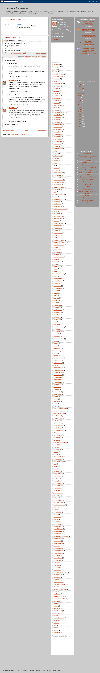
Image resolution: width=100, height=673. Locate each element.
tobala (55, 625)
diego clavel (57, 122)
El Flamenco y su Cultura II (88, 167)
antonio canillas (58, 278)
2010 (80, 119)
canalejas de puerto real (60, 408)
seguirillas (56, 79)
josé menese (57, 156)
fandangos (27, 56)
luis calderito (57, 524)
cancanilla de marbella (60, 411)
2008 (80, 124)
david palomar (57, 428)
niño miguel (57, 565)
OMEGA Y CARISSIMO (88, 30)
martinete (56, 103)
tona (55, 165)
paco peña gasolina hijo (60, 572)
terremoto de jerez (59, 274)
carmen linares (58, 100)
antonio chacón (58, 225)
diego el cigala (58, 139)
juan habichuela (58, 141)
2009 (80, 121)
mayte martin (57, 319)
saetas (55, 269)
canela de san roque (59, 413)
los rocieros (57, 521)
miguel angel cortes (59, 543)
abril (79, 104)
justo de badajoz (58, 502)
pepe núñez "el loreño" (60, 584)
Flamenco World (87, 198)
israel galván (57, 481)
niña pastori (57, 329)
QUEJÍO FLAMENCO (88, 29)
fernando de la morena (60, 242)
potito (55, 264)
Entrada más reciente (8, 130)
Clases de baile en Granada (88, 36)
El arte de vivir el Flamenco (88, 177)
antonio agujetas (58, 370)
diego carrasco (58, 129)
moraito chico (57, 144)
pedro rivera (57, 579)
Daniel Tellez (13, 80)
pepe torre (56, 586)
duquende (56, 91)
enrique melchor (58, 459)
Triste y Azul (88, 174)
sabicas (56, 606)
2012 (80, 114)
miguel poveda (58, 105)
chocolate (56, 119)
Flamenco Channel (88, 182)
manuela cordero (58, 538)
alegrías (56, 110)
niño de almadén (58, 550)
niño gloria (56, 334)
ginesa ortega (57, 476)
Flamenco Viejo (88, 41)
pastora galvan (58, 574)
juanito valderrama (59, 177)
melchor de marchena (60, 209)
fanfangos (56, 466)
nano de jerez (57, 324)
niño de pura (57, 555)
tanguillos (56, 620)
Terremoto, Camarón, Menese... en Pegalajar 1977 (88, 24)
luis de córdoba (58, 310)
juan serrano (57, 495)
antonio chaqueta (58, 134)
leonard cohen (57, 512)
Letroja (88, 203)
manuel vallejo (58, 115)
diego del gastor (58, 288)
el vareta (56, 454)
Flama (88, 186)
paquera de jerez (58, 182)
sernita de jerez (58, 613)
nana (55, 322)
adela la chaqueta (58, 358)
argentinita (56, 389)
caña (55, 192)
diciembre (81, 88)
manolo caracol (41, 56)
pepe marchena (58, 218)
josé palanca (57, 488)
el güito (56, 447)
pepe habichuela (58, 582)
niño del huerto (58, 558)
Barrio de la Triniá (88, 48)
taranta (55, 271)
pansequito (57, 336)
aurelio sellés (57, 392)
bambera (56, 230)
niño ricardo (57, 567)
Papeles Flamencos (88, 21)
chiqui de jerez (58, 233)
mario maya (57, 317)
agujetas (56, 93)
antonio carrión (58, 375)
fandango (56, 293)
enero (80, 111)
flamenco (33, 56)
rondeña (56, 341)
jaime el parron (58, 483)
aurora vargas (57, 394)
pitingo (55, 591)
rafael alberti (57, 594)
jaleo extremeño (58, 485)
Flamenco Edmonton (88, 200)
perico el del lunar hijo (60, 589)
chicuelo (56, 170)
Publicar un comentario (10, 124)
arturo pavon (57, 228)
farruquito (56, 298)
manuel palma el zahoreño (61, 536)
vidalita (56, 353)
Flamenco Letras (88, 189)
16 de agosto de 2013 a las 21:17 (18, 104)
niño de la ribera (58, 553)
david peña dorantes (59, 430)
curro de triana (58, 423)
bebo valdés (57, 401)
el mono (56, 452)
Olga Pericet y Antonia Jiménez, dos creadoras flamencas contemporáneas (88, 51)
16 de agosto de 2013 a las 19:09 (18, 91)
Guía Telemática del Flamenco (88, 172)
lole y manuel (57, 517)
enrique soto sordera (59, 461)
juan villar (56, 497)
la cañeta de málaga (59, 505)
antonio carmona (58, 372)
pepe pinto (56, 158)
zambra (56, 355)
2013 (80, 86)
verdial (55, 276)
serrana (56, 160)
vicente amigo (57, 351)
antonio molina (58, 382)
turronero (56, 630)
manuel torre (57, 315)
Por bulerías (87, 184)
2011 (80, 117)
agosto (80, 95)
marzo (80, 107)
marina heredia (58, 206)
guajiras (56, 302)
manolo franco (58, 312)
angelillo (56, 365)
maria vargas (57, 541)
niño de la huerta (58, 331)
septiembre (81, 93)
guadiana (56, 153)
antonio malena (58, 379)
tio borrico (56, 623)
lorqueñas (56, 519)
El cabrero (88, 195)
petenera (56, 146)
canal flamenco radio (59, 112)
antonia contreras (58, 367)
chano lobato (57, 136)
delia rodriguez (58, 435)
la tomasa (56, 509)
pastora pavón (58, 184)
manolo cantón (58, 526)
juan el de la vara (58, 490)
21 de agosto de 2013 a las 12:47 (18, 121)
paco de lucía (57, 132)
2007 (80, 126)
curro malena (57, 286)
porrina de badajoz (59, 339)
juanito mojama (58, 500)
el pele (55, 196)
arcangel (56, 88)
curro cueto (57, 420)
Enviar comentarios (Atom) (18, 134)
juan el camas (57, 249)
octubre (80, 91)
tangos (55, 81)
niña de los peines (59, 327)
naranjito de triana (59, 257)
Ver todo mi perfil (58, 36)
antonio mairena (58, 117)
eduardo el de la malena (60, 442)
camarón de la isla (59, 74)
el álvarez (56, 290)
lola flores (56, 514)
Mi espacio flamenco (88, 179)
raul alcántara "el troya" (60, 598)
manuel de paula (58, 529)
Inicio (26, 130)
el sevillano (57, 235)
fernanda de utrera (59, 240)
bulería (55, 71)
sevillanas (56, 221)
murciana (56, 546)
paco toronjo (57, 86)
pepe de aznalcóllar (59, 216)
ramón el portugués (59, 187)
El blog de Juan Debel (88, 162)
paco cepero (57, 213)
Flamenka (88, 160)
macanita (56, 254)
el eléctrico (57, 444)
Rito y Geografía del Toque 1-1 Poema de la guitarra (88, 43)
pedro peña (57, 577)
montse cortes (58, 127)
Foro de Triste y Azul (88, 170)
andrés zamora (58, 363)
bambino (56, 396)
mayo (80, 102)
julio (79, 97)
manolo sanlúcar (58, 180)
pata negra (56, 259)
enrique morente (58, 76)
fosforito (56, 151)
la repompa (57, 307)
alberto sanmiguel (58, 360)
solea (55, 69)
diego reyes (57, 440)
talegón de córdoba (59, 618)
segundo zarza (58, 610)
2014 (80, 84)
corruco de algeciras (59, 194)
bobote (55, 404)
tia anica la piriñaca (59, 223)
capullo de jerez (58, 281)
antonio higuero (58, 377)
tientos (55, 107)
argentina (56, 168)
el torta (55, 237)
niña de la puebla (58, 548)
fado (55, 464)
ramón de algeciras (59, 596)
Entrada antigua (42, 130)
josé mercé (57, 201)
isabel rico (56, 478)
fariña (55, 469)
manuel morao (58, 533)
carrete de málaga (59, 416)
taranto (55, 346)
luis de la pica (57, 204)
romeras (56, 603)
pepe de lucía (57, 262)
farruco (55, 295)
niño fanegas (57, 560)
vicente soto (57, 632)
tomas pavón (57, 348)
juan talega (57, 252)
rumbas (56, 343)
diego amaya (57, 437)
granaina (56, 247)
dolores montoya (58, 172)
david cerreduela (58, 425)
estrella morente (58, 148)
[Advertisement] (87, 69)
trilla (55, 627)
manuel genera (58, 531)
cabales (56, 406)
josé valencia (57, 305)
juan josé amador (58, 493)
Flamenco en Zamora (88, 165)
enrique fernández (59, 456)
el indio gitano (57, 449)
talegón (56, 615)
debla (55, 432)
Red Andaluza (58, 39)
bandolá (56, 399)
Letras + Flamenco (17, 8)
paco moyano (57, 570)
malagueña (57, 98)
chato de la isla (58, 283)
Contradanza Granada (88, 35)
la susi (55, 507)
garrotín (56, 300)
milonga (56, 211)
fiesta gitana (57, 471)
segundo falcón (58, 608)
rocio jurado (57, 601)
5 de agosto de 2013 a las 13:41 (18, 77)
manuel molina (58, 124)
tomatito (56, 163)
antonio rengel (57, 384)
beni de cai (57, 189)
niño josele (57, 562)
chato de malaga (58, 418)
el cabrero (56, 95)
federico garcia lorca (59, 199)
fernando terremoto (59, 245)
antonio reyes (57, 387)
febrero (80, 109)
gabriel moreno (58, 473)
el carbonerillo (57, 175)
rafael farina (57, 266)
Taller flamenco (88, 153)
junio (79, 100)
